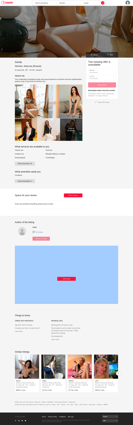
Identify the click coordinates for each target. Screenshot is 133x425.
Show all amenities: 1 (25, 181)
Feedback (62, 417)
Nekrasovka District (61, 402)
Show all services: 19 (25, 163)
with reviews (83, 404)
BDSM (105, 404)
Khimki (44, 402)
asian (76, 404)
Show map (66, 279)
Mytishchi (50, 402)
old (68, 404)
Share (95, 55)
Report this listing (103, 102)
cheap (53, 404)
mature (63, 404)
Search (102, 2)
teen (71, 404)
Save (111, 55)
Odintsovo (72, 402)
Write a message (41, 238)
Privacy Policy (52, 417)
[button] (69, 3)
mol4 (35, 227)
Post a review (73, 195)
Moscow (37, 402)
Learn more (19, 331)
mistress (99, 404)
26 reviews (39, 232)
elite (58, 404)
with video (92, 404)
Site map (71, 417)
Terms (44, 417)
